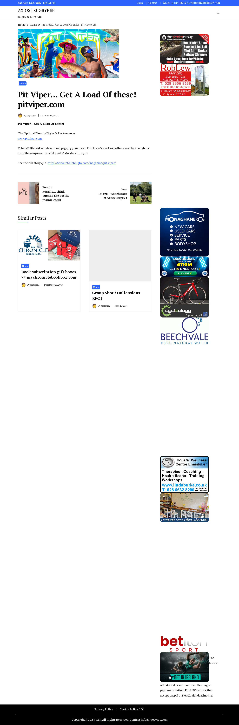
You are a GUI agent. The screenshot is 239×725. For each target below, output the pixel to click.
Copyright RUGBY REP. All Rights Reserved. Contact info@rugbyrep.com (119, 719)
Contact (152, 2)
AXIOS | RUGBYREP (36, 10)
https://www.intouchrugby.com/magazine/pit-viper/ (81, 163)
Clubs (140, 2)
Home (23, 83)
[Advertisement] (184, 145)
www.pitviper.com (30, 138)
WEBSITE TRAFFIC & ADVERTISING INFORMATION (191, 2)
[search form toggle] (218, 13)
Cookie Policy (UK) (132, 709)
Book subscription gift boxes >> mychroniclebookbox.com (48, 274)
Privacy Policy (103, 709)
